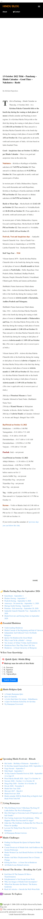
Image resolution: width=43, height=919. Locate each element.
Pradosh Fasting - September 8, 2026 (17, 601)
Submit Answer (10, 680)
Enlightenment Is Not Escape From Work (19, 879)
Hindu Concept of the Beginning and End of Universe (23, 630)
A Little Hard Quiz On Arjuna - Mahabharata (20, 699)
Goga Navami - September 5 (14, 768)
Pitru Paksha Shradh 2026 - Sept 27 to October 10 (22, 778)
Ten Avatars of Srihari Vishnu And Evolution (20, 642)
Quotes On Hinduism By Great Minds (18, 637)
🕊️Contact (16, 12)
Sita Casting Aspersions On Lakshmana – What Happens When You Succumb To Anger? (21, 819)
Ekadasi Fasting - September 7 (15, 598)
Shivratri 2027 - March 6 (13, 791)
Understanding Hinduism (13, 627)
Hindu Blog (11, 6)
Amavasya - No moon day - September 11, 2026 (21, 603)
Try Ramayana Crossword (13, 704)
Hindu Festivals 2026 (12, 793)
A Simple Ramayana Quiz (13, 694)
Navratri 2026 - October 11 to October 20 (19, 781)
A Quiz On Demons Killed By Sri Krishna (19, 701)
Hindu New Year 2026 (12, 788)
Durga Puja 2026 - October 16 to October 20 (20, 783)
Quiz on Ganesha (10, 696)
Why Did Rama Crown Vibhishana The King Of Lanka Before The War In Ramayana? (21, 809)
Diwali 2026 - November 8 (14, 786)
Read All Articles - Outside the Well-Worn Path (21, 889)
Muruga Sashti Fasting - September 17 (18, 606)
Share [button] (35, 580)
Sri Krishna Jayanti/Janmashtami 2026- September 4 (23, 766)
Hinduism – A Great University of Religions (20, 648)
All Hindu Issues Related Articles (16, 865)
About (5, 12)
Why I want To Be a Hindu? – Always (18, 640)
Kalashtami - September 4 (13, 595)
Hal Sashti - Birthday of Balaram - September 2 (21, 763)
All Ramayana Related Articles (15, 833)
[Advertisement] (21, 41)
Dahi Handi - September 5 (13, 771)
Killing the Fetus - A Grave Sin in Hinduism (20, 862)
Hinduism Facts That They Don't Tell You (19, 645)
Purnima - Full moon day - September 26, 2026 (21, 608)
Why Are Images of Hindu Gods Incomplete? (20, 881)
